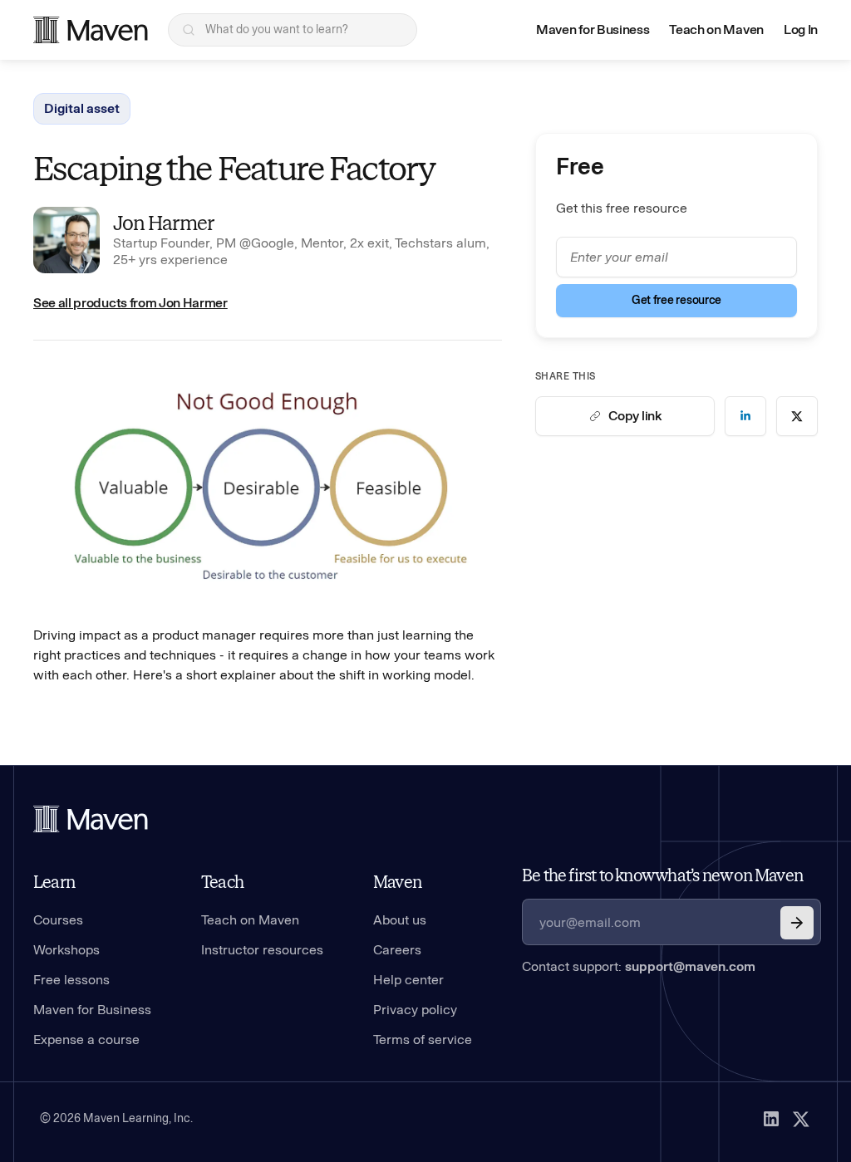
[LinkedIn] (771, 1119)
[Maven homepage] (90, 30)
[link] (745, 416)
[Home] (91, 819)
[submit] (797, 922)
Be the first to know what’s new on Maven (662, 875)
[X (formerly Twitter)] (801, 1119)
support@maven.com (690, 966)
